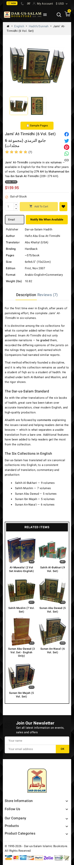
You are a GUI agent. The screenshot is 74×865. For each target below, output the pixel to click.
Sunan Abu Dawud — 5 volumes (36, 494)
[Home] (9, 26)
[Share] (66, 134)
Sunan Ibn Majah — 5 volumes (35, 499)
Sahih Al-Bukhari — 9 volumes (35, 483)
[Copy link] (66, 160)
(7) (30, 152)
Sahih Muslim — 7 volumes (33, 488)
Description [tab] (26, 295)
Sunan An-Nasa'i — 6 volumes (35, 504)
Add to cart (38, 206)
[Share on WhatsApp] (66, 153)
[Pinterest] (66, 147)
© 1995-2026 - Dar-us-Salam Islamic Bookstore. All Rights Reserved (36, 848)
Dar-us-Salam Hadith (38, 229)
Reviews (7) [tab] (47, 295)
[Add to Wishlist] (63, 206)
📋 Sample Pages (37, 126)
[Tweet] (66, 140)
